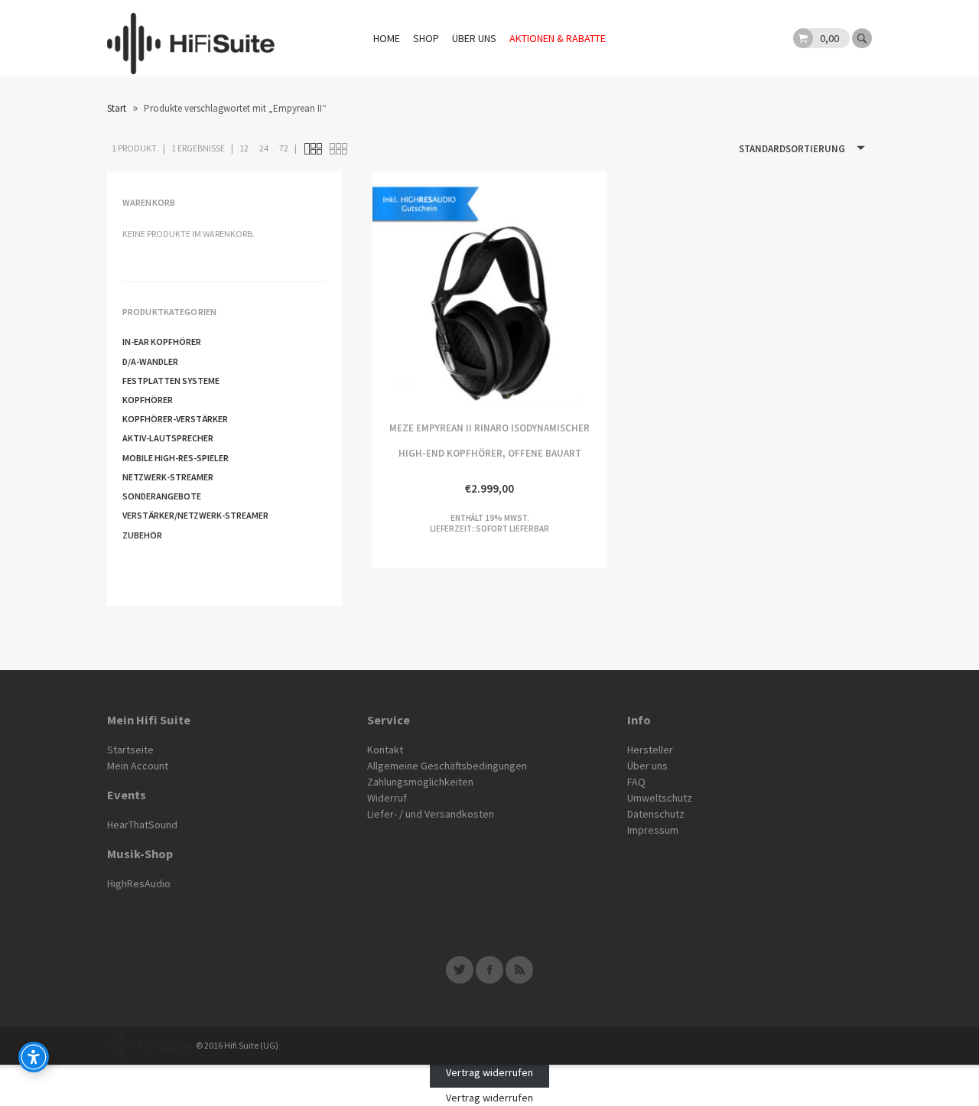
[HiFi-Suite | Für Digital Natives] (191, 38)
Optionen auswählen (431, 288)
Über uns (474, 38)
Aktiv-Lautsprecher (167, 438)
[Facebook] (489, 970)
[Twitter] (459, 970)
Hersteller (650, 749)
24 (263, 148)
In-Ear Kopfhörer (161, 341)
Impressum (652, 830)
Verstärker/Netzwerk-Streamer (195, 515)
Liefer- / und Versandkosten (430, 814)
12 (244, 148)
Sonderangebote (161, 496)
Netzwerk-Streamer (167, 477)
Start (116, 108)
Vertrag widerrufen (489, 1072)
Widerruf (387, 798)
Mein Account (137, 766)
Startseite (130, 749)
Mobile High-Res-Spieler (175, 458)
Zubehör (142, 535)
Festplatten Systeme (171, 380)
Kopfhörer (147, 399)
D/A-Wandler (150, 361)
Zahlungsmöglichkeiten (420, 782)
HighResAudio (139, 883)
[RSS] (519, 970)
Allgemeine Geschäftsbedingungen (447, 766)
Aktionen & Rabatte (557, 38)
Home (386, 38)
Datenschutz (656, 814)
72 (283, 148)
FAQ (636, 782)
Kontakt (385, 749)
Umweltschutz (659, 798)
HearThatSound (142, 824)
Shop (426, 38)
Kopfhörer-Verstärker (175, 419)
